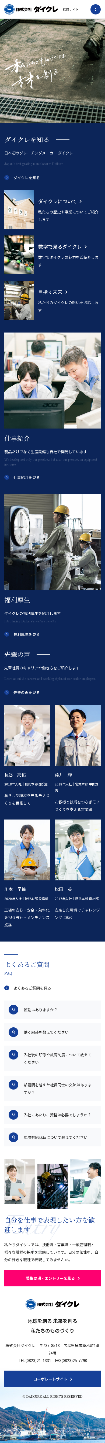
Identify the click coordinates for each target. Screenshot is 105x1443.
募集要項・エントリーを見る (50, 1278)
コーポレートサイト (50, 1379)
